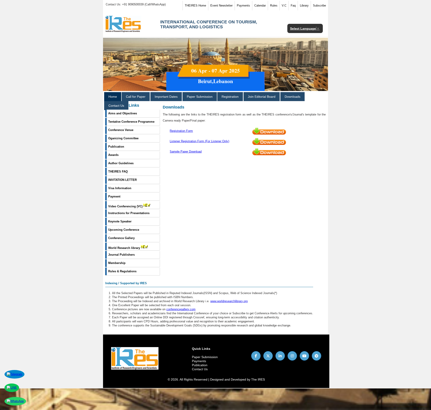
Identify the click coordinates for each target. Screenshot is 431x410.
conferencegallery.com (181, 309)
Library (304, 5)
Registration (230, 96)
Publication (199, 365)
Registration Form (181, 131)
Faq (293, 5)
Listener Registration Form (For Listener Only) (199, 141)
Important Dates (166, 96)
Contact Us (116, 105)
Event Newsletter (221, 5)
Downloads (292, 96)
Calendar (260, 5)
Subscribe (319, 5)
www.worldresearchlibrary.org (229, 301)
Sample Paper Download (186, 151)
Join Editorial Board (261, 96)
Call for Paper (135, 96)
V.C (284, 5)
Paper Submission (200, 96)
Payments (243, 5)
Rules (273, 5)
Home (112, 96)
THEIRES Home (195, 5)
